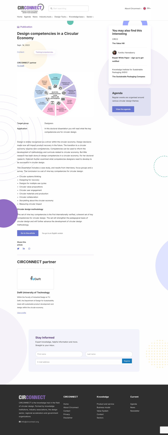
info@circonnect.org (30, 422)
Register (127, 361)
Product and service (105, 404)
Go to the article (28, 233)
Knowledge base (76, 17)
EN (148, 8)
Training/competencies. (44, 52)
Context (100, 414)
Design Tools (60, 17)
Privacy (66, 414)
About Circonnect (132, 8)
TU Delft (20, 66)
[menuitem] (132, 8)
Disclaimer (67, 418)
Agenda (27, 17)
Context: (20, 52)
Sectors (100, 418)
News (35, 17)
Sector (89, 17)
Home (19, 17)
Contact (66, 411)
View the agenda (123, 109)
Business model (103, 407)
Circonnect (31, 8)
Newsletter (134, 411)
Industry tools (45, 17)
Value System (102, 411)
